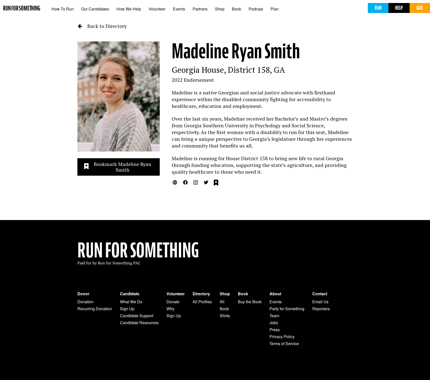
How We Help (128, 9)
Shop (219, 9)
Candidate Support (136, 315)
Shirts (225, 315)
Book (236, 9)
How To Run (63, 9)
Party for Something (286, 308)
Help (399, 7)
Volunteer (157, 9)
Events (179, 9)
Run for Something (21, 8)
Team (274, 315)
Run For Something (138, 250)
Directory (201, 294)
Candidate (129, 294)
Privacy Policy (282, 336)
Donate (172, 301)
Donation (85, 301)
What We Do (131, 301)
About (275, 294)
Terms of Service (284, 343)
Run (378, 7)
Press (274, 329)
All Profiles (202, 301)
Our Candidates (95, 9)
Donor (83, 294)
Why (170, 308)
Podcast (256, 9)
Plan (274, 9)
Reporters (321, 308)
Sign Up (127, 308)
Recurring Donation (94, 308)
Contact (319, 294)
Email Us (320, 301)
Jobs (273, 322)
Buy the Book (250, 301)
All (222, 301)
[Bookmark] (216, 183)
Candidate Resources (139, 322)
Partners (200, 9)
